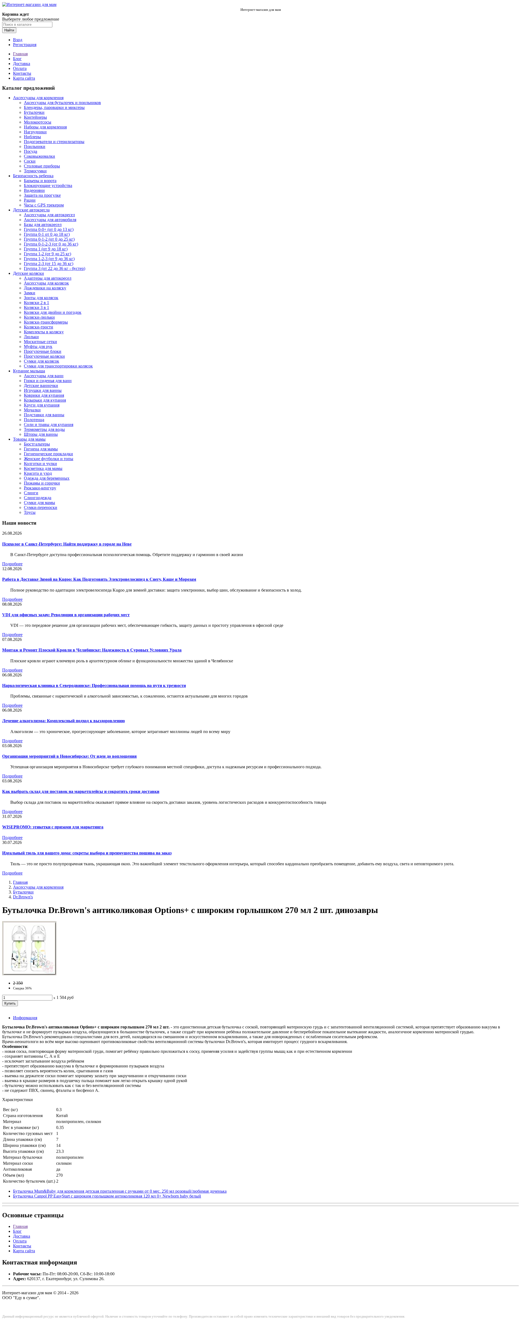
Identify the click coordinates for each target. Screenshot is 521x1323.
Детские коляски (28, 273)
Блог (17, 58)
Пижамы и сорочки (42, 483)
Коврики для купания (44, 395)
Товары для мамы (29, 439)
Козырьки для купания (45, 400)
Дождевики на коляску (45, 288)
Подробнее (12, 564)
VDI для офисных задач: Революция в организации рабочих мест (66, 614)
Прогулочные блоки (42, 351)
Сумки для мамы (39, 502)
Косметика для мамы (43, 468)
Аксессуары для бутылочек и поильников (62, 102)
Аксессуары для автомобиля (50, 219)
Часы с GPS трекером (44, 205)
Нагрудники (35, 132)
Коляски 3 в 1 (36, 307)
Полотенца (34, 419)
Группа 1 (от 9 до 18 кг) (46, 249)
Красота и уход (38, 473)
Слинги (31, 493)
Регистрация (24, 44)
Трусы (30, 512)
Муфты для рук (38, 346)
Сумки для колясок (41, 361)
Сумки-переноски (40, 507)
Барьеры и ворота (40, 180)
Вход (17, 39)
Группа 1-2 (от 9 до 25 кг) (47, 253)
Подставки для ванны (44, 414)
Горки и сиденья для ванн (48, 380)
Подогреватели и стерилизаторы (54, 141)
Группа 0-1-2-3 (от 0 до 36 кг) (51, 244)
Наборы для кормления (45, 127)
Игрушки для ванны (43, 390)
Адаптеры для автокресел (47, 278)
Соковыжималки (39, 156)
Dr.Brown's (23, 897)
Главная (20, 53)
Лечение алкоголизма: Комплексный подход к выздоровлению (63, 720)
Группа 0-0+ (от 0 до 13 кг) (49, 229)
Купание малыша (29, 371)
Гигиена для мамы (41, 449)
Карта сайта (24, 78)
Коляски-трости (38, 327)
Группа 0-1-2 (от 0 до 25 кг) (49, 239)
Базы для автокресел (43, 224)
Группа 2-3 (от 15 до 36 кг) (48, 263)
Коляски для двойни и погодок (52, 312)
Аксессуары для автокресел (49, 214)
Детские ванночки (41, 385)
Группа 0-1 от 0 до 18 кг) (47, 234)
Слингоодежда (37, 497)
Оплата (20, 68)
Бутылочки (34, 112)
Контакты (22, 73)
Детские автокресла (31, 210)
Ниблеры (32, 136)
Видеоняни (34, 190)
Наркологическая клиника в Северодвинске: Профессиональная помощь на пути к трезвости (94, 685)
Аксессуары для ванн (43, 375)
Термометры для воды (44, 429)
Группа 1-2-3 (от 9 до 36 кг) (49, 258)
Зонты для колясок (41, 297)
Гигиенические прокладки (48, 453)
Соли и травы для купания (48, 424)
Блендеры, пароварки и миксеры (54, 107)
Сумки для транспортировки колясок (58, 366)
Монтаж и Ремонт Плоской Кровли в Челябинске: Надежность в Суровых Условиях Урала (92, 650)
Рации (30, 200)
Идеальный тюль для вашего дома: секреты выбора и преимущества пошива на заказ (86, 853)
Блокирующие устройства (48, 185)
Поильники (34, 146)
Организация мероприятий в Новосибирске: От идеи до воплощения (69, 756)
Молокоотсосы (37, 122)
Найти (9, 30)
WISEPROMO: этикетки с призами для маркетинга (52, 827)
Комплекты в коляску (44, 332)
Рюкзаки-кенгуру (40, 488)
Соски (30, 161)
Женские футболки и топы (48, 458)
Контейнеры (35, 117)
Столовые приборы (42, 166)
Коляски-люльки (39, 317)
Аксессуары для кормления (38, 97)
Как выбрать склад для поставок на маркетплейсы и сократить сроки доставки (80, 791)
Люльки (31, 336)
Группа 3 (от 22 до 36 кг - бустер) (54, 268)
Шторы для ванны (41, 434)
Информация (25, 1017)
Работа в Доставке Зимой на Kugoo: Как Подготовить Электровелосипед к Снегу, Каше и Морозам (99, 579)
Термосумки (35, 171)
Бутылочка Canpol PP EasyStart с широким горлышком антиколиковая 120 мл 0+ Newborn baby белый (107, 1196)
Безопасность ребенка (33, 175)
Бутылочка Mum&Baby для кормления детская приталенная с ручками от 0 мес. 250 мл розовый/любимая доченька (120, 1191)
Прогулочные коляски (44, 356)
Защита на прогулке (42, 195)
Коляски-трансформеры (46, 322)
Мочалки (32, 410)
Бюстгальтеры (37, 444)
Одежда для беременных (46, 478)
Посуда (30, 151)
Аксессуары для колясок (46, 283)
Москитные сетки (40, 341)
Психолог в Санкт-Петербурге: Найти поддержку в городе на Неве (67, 544)
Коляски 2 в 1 (36, 302)
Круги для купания (41, 405)
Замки (29, 293)
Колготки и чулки (40, 463)
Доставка (21, 63)
